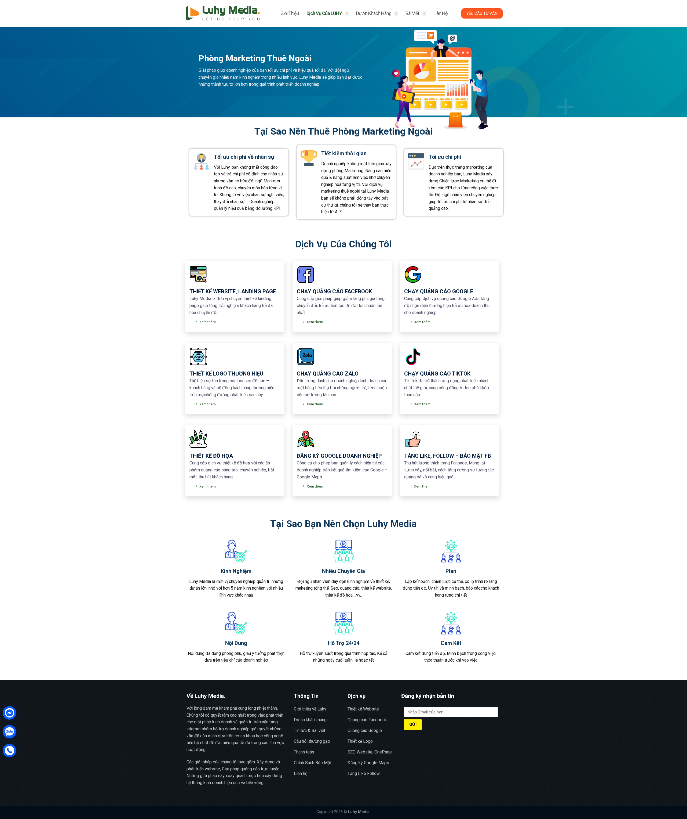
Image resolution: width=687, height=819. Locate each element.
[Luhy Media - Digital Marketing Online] (222, 13)
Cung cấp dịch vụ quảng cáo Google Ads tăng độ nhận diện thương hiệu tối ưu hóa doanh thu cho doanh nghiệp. (446, 305)
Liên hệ (440, 13)
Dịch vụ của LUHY (324, 13)
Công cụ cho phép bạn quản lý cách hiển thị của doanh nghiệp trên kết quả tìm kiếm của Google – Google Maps (342, 469)
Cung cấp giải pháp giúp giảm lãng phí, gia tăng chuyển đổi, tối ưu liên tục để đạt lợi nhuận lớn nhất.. (341, 305)
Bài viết (412, 13)
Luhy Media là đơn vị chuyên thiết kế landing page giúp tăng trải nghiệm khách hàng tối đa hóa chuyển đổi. (231, 305)
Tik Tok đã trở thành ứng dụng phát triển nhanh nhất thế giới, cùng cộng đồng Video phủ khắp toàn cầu (446, 387)
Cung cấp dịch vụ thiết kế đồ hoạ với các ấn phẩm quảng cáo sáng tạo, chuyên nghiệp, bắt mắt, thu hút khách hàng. (231, 469)
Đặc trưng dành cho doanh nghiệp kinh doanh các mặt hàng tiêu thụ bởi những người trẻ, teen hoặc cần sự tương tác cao (342, 387)
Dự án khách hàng (373, 13)
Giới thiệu (289, 13)
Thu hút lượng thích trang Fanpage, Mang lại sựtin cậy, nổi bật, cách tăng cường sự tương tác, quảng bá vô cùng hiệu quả (449, 469)
